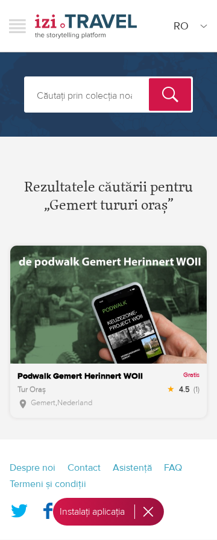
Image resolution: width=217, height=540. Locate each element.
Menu (17, 26)
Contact (84, 468)
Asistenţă (132, 468)
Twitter (19, 508)
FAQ (173, 468)
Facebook (47, 508)
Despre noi (32, 468)
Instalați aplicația (92, 512)
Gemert (43, 403)
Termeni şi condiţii (48, 484)
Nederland (74, 403)
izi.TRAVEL (86, 26)
